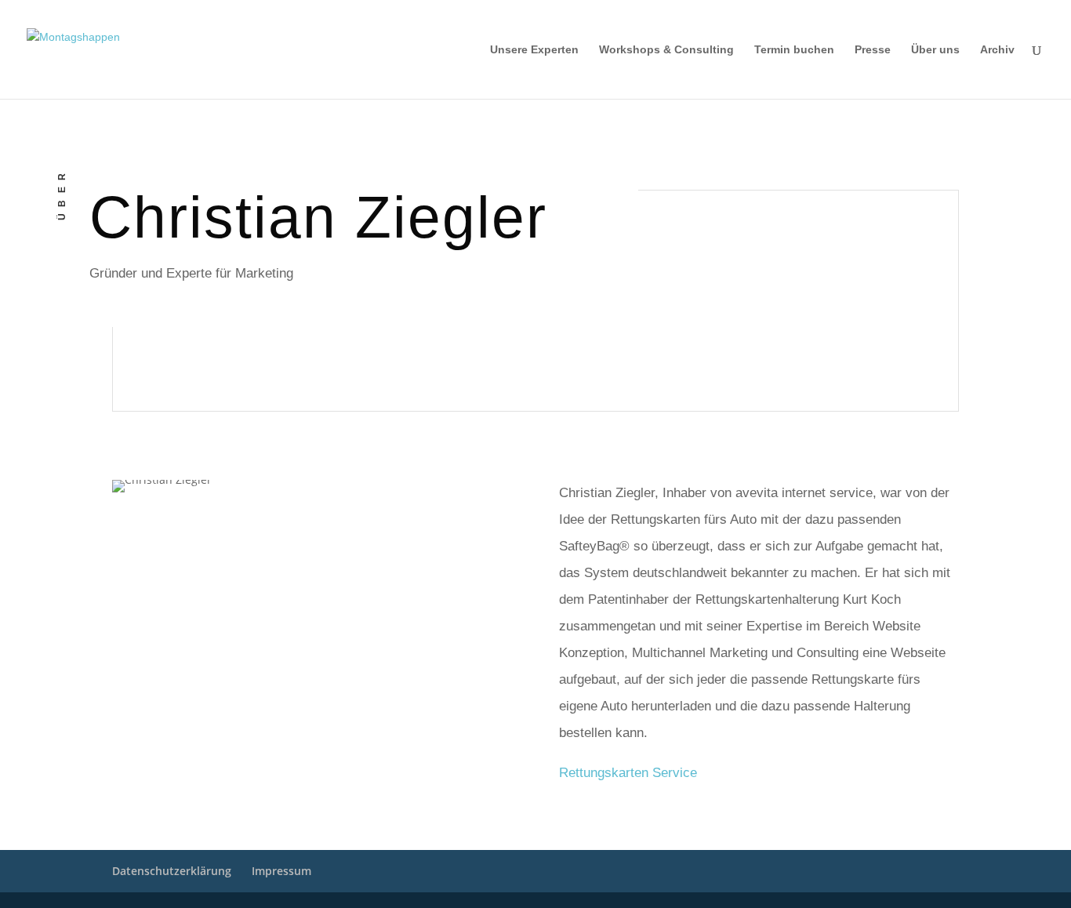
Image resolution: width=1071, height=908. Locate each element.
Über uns (935, 50)
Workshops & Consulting (666, 50)
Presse (873, 50)
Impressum (281, 870)
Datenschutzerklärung (171, 870)
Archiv (997, 50)
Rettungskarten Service (628, 772)
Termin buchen (794, 50)
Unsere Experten (534, 50)
